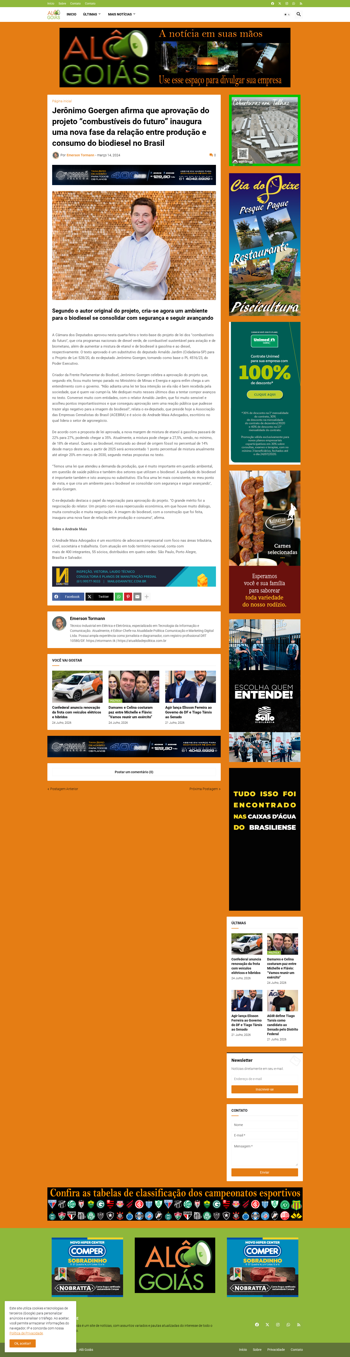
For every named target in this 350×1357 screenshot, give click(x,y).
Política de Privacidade (26, 1333)
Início (50, 3)
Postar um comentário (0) (134, 772)
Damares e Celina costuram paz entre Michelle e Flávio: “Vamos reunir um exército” (131, 712)
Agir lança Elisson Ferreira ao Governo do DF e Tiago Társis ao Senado (188, 712)
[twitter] (279, 3)
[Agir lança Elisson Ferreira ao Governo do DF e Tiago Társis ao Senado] (190, 687)
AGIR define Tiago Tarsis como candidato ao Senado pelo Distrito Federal (282, 1025)
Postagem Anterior (64, 789)
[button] (287, 14)
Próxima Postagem (204, 789)
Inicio (71, 14)
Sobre (62, 3)
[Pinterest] (128, 597)
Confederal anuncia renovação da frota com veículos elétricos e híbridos (76, 712)
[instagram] (286, 3)
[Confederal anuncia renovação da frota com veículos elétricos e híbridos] (77, 687)
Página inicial (62, 101)
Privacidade (276, 1350)
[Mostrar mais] (147, 597)
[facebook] (272, 3)
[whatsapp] (293, 3)
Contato (75, 3)
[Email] (137, 597)
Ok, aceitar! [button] (22, 1343)
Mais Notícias (120, 14)
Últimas (90, 14)
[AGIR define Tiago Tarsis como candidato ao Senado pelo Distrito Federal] (282, 1000)
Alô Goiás (86, 1350)
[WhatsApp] (119, 597)
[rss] (301, 3)
